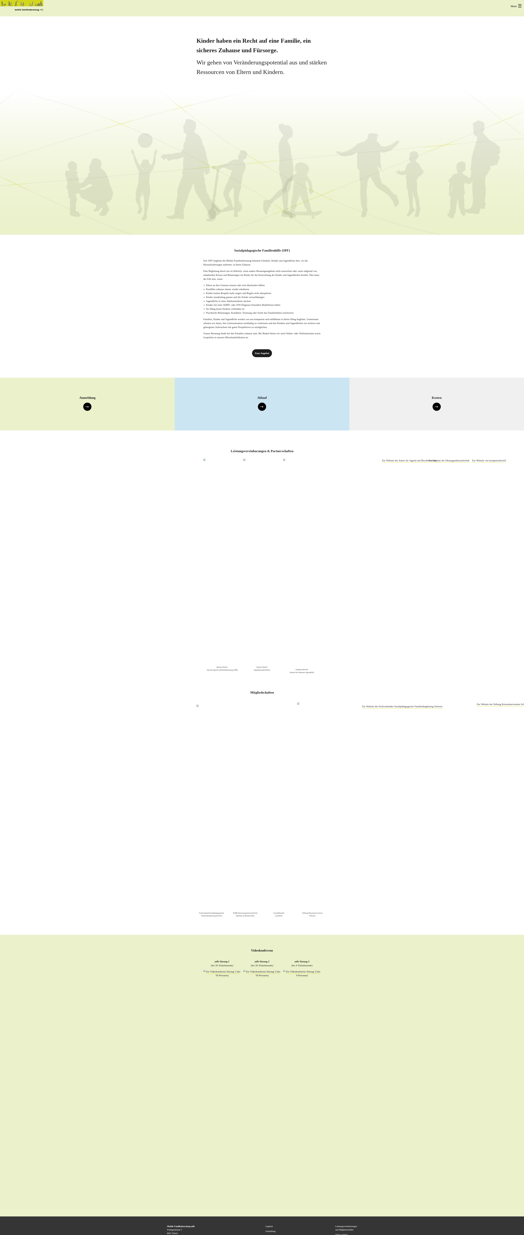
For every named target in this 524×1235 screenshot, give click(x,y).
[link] (87, 404)
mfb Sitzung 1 (222, 961)
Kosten (437, 397)
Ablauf (262, 397)
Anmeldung (87, 397)
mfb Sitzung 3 (302, 961)
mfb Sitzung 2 (262, 961)
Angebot (269, 1226)
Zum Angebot (262, 353)
